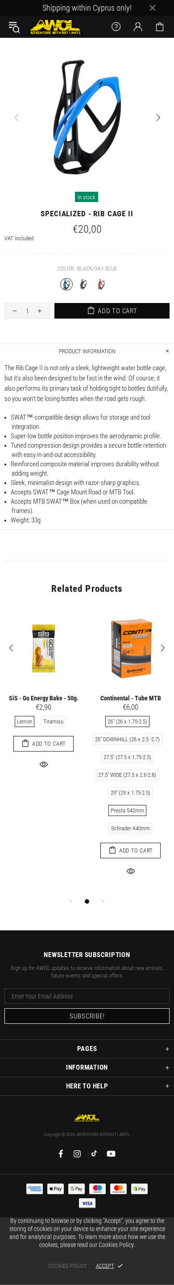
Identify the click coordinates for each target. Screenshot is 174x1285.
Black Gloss (84, 284)
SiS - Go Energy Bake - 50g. (44, 698)
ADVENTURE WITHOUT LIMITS (55, 26)
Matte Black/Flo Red (101, 284)
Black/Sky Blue (66, 284)
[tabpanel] (43, 699)
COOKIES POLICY (67, 1265)
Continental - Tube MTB (130, 698)
